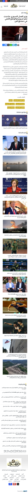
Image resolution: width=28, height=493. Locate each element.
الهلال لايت (23, 479)
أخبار (23, 474)
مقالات (5, 477)
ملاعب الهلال (21, 476)
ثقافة (4, 476)
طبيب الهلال (5, 479)
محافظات (11, 477)
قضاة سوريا (11, 107)
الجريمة (6, 474)
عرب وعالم (13, 476)
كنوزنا (11, 479)
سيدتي (17, 477)
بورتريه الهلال (17, 481)
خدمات (9, 481)
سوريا (10, 100)
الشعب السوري (9, 104)
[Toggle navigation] (1, 7)
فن (8, 476)
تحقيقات (12, 474)
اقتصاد (22, 477)
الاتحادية (18, 474)
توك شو (23, 13)
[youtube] (6, 1)
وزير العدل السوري (19, 100)
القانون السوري (20, 107)
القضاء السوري (20, 104)
